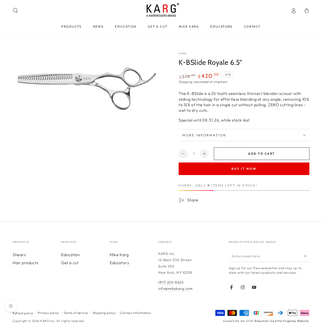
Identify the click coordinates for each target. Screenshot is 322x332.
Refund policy (23, 313)
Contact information (135, 313)
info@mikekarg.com (175, 288)
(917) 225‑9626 (170, 282)
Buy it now (244, 169)
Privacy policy (48, 313)
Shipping (185, 82)
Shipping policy (104, 313)
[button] (15, 10)
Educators (119, 262)
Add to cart (261, 153)
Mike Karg (119, 254)
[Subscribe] (306, 256)
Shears (19, 254)
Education (70, 254)
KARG (183, 53)
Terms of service (75, 313)
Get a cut (69, 262)
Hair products (25, 262)
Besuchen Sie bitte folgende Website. (282, 321)
